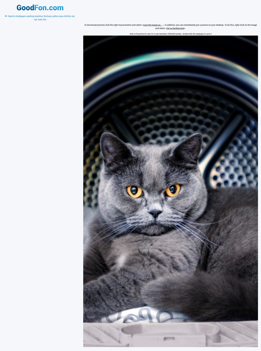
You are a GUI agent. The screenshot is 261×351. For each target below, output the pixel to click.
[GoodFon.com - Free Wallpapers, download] (40, 9)
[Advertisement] (40, 57)
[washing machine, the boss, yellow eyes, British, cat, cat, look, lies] (170, 346)
